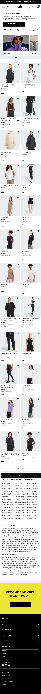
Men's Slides (31, 510)
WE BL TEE (25, 453)
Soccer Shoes (19, 483)
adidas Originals (7, 505)
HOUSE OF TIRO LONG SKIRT (30, 118)
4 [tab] (25, 57)
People (4, 653)
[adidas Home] (20, 6)
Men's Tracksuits (32, 499)
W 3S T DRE (4, 217)
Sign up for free (19, 604)
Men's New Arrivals (32, 502)
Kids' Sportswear (20, 502)
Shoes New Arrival (32, 491)
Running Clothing (20, 499)
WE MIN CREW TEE (27, 385)
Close (30, 24)
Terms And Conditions (7, 681)
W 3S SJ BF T (4, 285)
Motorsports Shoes (20, 510)
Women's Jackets (7, 507)
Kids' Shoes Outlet (20, 513)
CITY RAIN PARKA (6, 152)
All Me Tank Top (27, 354)
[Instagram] (6, 665)
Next (21, 475)
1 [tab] (16, 57)
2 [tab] (19, 57)
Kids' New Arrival (20, 507)
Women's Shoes (7, 486)
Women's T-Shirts (7, 497)
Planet (3, 656)
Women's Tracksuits (7, 502)
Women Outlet (32, 518)
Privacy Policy (5, 678)
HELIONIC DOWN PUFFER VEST (10, 186)
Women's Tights (7, 518)
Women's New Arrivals (32, 507)
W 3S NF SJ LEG (26, 186)
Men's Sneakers (32, 489)
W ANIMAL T (25, 251)
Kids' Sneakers (20, 491)
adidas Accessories (32, 497)
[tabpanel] (20, 269)
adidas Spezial (6, 499)
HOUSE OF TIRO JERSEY (29, 85)
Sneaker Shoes (32, 486)
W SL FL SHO (25, 217)
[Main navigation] (3, 7)
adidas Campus (7, 489)
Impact (4, 650)
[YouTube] (9, 665)
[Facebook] (3, 665)
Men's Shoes (31, 483)
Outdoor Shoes (19, 515)
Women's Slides (7, 513)
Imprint (4, 684)
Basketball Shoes (20, 505)
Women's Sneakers (7, 491)
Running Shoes (20, 494)
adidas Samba (6, 483)
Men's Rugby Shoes (32, 515)
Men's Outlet (31, 513)
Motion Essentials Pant (9, 354)
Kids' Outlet (18, 518)
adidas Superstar (7, 515)
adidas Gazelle (7, 494)
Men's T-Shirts (32, 494)
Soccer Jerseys (20, 489)
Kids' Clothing (19, 497)
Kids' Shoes (18, 486)
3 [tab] (22, 57)
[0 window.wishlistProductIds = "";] (8, 7)
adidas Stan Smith (7, 510)
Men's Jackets (32, 505)
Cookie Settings (6, 675)
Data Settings (5, 672)
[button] (18, 65)
